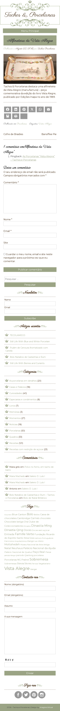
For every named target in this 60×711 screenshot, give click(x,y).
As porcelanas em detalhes (23, 380)
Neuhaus (17, 548)
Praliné (25, 559)
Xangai (33, 569)
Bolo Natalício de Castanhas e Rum (28, 357)
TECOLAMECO (17, 335)
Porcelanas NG (12, 559)
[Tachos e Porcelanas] (30, 26)
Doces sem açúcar (41, 530)
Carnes (35, 518)
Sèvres (27, 563)
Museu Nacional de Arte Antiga (35, 544)
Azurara (7, 514)
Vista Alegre (45, 123)
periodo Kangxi (10, 555)
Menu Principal (30, 31)
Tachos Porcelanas (46, 48)
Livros (12, 405)
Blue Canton (19, 514)
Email (7, 231)
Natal (7, 548)
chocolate (45, 518)
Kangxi (31, 541)
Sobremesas (10, 563)
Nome (7, 219)
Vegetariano (44, 563)
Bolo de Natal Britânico (35, 498)
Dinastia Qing (13, 530)
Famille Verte (24, 534)
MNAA (41, 541)
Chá (26, 521)
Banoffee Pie (49, 134)
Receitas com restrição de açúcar (26, 449)
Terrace (35, 564)
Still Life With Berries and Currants (27, 363)
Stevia (20, 563)
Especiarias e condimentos (23, 399)
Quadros (13, 437)
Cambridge (23, 518)
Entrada (9, 534)
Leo (36, 541)
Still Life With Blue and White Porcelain (30, 341)
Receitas (13, 443)
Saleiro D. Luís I (37, 476)
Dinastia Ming (41, 525)
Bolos (37, 514)
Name (7, 299)
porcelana (39, 555)
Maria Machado (17, 476)
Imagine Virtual (46, 707)
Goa (31, 538)
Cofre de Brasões (13, 134)
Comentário (11, 182)
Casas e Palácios (17, 387)
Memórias (14, 412)
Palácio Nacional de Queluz (18, 552)
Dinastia (27, 526)
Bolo (30, 514)
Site (5, 242)
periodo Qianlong (24, 555)
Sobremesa (39, 559)
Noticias (13, 424)
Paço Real (39, 551)
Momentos (15, 418)
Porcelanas (22, 123)
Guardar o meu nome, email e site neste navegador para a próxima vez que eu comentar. (27, 258)
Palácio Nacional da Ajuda (39, 548)
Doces (27, 530)
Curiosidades (15, 393)
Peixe (48, 552)
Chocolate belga (13, 521)
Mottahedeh (12, 544)
